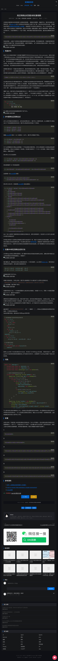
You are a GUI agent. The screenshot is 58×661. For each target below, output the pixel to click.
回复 (19, 594)
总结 (4, 641)
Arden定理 (8, 135)
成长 (22, 644)
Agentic (40, 634)
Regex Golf (13, 24)
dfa (23, 507)
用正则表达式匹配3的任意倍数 (29, 15)
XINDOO (29, 2)
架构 (35, 5)
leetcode (5, 637)
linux (22, 641)
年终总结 (41, 644)
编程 (4, 639)
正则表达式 (28, 507)
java (40, 637)
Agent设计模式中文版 (16, 493)
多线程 (4, 648)
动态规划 (23, 646)
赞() (45, 18)
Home (17, 5)
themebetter (33, 655)
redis (40, 639)
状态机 (34, 507)
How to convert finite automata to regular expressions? (22, 487)
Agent (22, 634)
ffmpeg (4, 646)
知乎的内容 (33, 241)
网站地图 (40, 655)
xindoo (11, 514)
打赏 (34, 496)
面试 (22, 639)
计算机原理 (26, 5)
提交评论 (51, 588)
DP (39, 646)
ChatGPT (23, 648)
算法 (31, 5)
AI (3, 634)
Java (21, 5)
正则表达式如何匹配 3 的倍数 (16, 26)
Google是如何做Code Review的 (47, 525)
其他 (38, 5)
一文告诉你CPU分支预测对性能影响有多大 (13, 525)
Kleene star (45, 262)
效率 (40, 641)
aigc (40, 648)
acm (4, 644)
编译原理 (29, 18)
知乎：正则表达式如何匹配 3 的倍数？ (17, 485)
